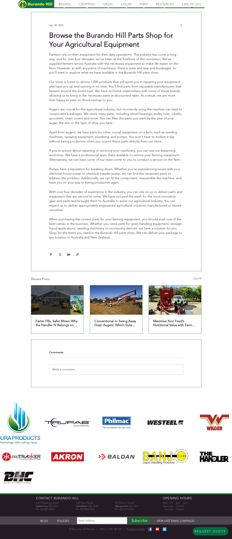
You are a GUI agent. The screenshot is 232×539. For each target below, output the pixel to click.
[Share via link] (77, 254)
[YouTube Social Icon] (157, 529)
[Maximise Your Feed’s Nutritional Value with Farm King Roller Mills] (175, 300)
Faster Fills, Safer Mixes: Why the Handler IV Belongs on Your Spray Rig (56, 323)
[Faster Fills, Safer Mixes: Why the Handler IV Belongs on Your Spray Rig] (57, 300)
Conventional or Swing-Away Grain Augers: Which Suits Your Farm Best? (115, 323)
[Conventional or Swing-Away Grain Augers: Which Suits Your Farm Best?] (116, 300)
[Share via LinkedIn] (68, 254)
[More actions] (181, 25)
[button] (64, 4)
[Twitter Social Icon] (164, 529)
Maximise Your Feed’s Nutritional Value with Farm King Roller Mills (172, 323)
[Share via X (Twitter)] (59, 254)
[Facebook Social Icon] (150, 529)
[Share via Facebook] (51, 254)
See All (197, 278)
